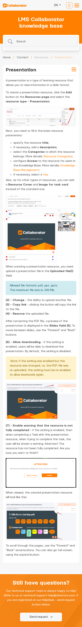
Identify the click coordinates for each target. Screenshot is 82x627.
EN (56, 5)
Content (22, 57)
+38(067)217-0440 (69, 5)
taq (45, 174)
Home (7, 57)
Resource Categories (58, 156)
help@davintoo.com (61, 595)
